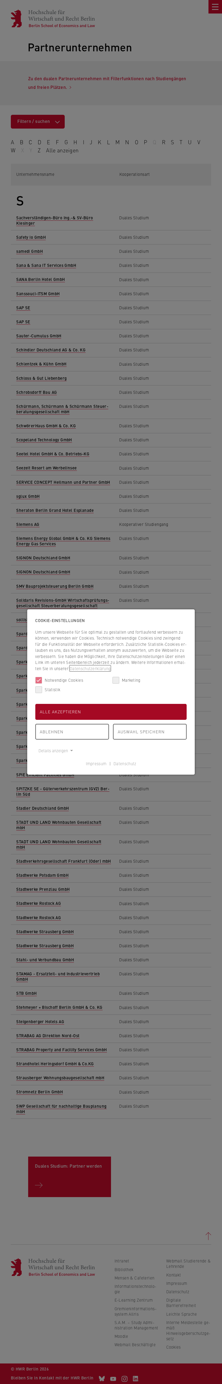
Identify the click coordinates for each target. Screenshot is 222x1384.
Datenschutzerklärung (90, 668)
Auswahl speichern (141, 731)
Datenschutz (124, 763)
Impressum (96, 763)
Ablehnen (51, 731)
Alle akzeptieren (60, 711)
